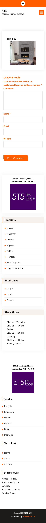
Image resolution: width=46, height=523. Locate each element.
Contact (10, 300)
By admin (30, 29)
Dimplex (11, 239)
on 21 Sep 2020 (16, 29)
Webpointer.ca (29, 516)
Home (10, 289)
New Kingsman (14, 262)
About (10, 294)
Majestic (11, 245)
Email (6, 126)
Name (6, 114)
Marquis (10, 228)
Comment (8, 88)
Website (7, 139)
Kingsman (11, 234)
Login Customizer (15, 268)
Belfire (10, 251)
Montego (11, 257)
